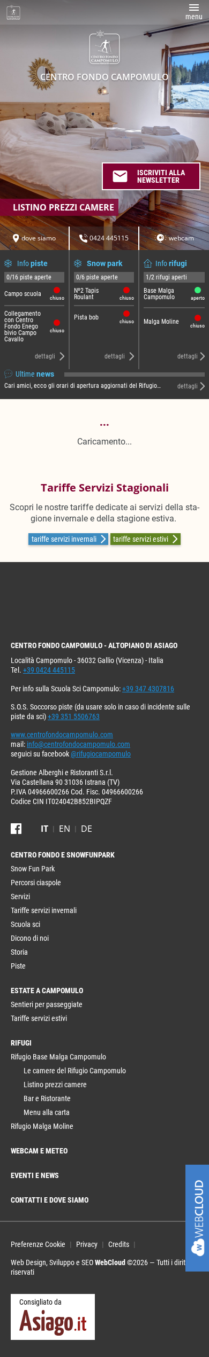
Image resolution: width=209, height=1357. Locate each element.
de (86, 828)
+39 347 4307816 (148, 688)
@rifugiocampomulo (101, 754)
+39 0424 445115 (49, 670)
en (64, 828)
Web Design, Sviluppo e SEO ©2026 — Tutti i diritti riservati (100, 1267)
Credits (118, 1244)
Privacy (87, 1244)
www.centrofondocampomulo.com (62, 734)
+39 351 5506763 (74, 716)
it (44, 828)
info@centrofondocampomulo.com (78, 744)
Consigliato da (40, 1302)
